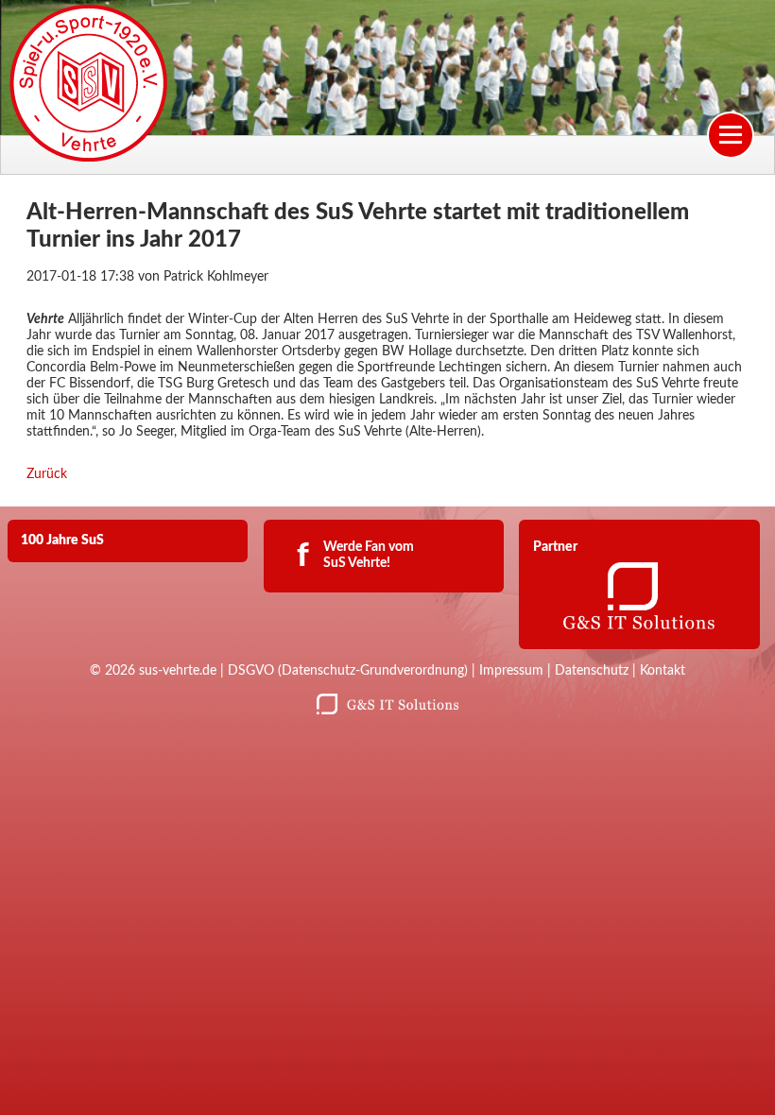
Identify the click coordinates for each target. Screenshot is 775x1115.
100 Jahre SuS (62, 540)
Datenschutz (592, 671)
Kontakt (662, 671)
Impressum (511, 671)
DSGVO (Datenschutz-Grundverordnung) (348, 671)
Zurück (46, 474)
